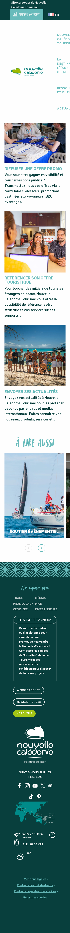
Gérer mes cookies (35, 897)
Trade (18, 598)
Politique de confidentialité (35, 885)
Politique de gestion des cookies (35, 891)
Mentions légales (35, 879)
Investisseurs (46, 609)
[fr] (53, 14)
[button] (61, 65)
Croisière (20, 609)
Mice (38, 603)
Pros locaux (23, 603)
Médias (40, 598)
